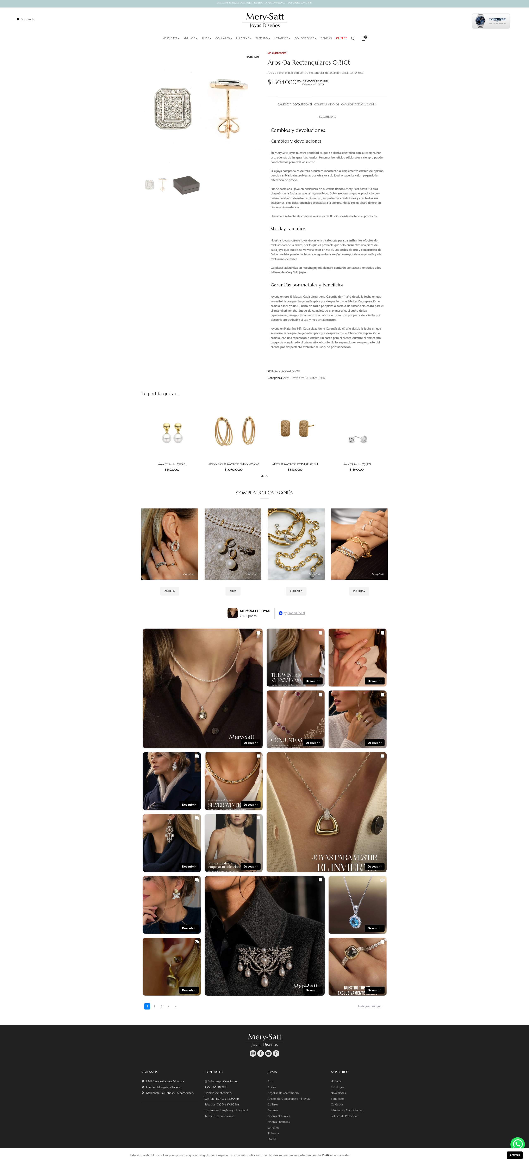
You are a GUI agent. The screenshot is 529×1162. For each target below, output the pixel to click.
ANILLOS (169, 591)
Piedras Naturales (279, 1116)
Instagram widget (369, 1006)
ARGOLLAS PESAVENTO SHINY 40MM (233, 464)
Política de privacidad (336, 1155)
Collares (273, 1104)
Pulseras (273, 1110)
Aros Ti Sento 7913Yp (172, 464)
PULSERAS (359, 591)
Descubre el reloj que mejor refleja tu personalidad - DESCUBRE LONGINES (265, 2)
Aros (286, 378)
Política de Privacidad (345, 1116)
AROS (233, 591)
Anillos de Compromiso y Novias (289, 1099)
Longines (273, 1127)
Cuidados (337, 1104)
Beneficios (337, 1099)
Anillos (272, 1087)
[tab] (295, 103)
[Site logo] (264, 20)
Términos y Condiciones (346, 1110)
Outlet (272, 1139)
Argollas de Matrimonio (283, 1093)
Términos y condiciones (220, 1116)
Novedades (338, 1093)
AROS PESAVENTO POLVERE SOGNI (295, 464)
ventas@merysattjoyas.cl (232, 1110)
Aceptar (515, 1155)
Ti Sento (273, 1133)
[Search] (353, 38)
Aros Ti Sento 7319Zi (357, 464)
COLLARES (296, 591)
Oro (322, 378)
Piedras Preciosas (279, 1122)
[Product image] (172, 430)
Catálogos (337, 1087)
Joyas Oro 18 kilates (304, 378)
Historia (336, 1081)
